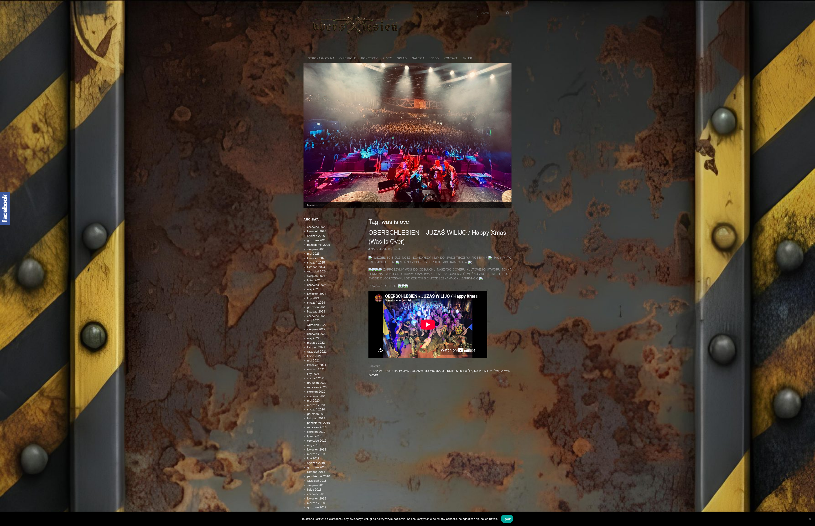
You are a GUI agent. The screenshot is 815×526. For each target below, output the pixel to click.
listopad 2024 (316, 260)
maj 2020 (313, 394)
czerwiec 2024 (316, 278)
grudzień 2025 (316, 233)
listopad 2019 (316, 411)
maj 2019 (313, 438)
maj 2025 (313, 247)
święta (498, 364)
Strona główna (321, 58)
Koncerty (369, 58)
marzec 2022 (316, 336)
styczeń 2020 (316, 403)
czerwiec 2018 (316, 487)
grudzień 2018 (316, 460)
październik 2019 (318, 416)
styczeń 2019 (316, 456)
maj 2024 (313, 282)
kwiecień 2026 (316, 224)
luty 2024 (313, 291)
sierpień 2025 (316, 242)
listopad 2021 (316, 340)
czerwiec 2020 (316, 389)
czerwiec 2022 (316, 327)
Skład (402, 58)
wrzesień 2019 (317, 420)
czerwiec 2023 (316, 309)
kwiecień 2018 (316, 492)
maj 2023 (313, 313)
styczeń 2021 (316, 371)
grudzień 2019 (316, 407)
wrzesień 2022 (317, 318)
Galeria (418, 58)
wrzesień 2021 (317, 345)
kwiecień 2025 (316, 251)
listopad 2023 (316, 305)
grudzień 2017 (316, 500)
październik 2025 (318, 238)
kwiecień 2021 (316, 358)
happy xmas (402, 364)
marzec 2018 (316, 496)
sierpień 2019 (316, 425)
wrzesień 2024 (317, 264)
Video (434, 58)
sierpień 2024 (316, 269)
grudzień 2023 (316, 300)
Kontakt (451, 58)
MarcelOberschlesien (387, 242)
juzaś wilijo (420, 364)
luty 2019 (313, 451)
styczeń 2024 (316, 296)
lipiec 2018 (314, 483)
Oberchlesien (452, 364)
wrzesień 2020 (317, 380)
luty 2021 (313, 367)
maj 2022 (313, 331)
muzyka (435, 364)
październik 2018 (318, 469)
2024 (379, 364)
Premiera (485, 364)
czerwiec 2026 (316, 220)
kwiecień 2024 (316, 287)
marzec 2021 (316, 362)
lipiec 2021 (314, 349)
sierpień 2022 (316, 322)
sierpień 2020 (316, 385)
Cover (388, 364)
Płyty (387, 58)
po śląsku (470, 364)
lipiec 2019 (314, 429)
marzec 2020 (316, 398)
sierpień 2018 (316, 478)
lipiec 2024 (314, 273)
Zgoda (507, 518)
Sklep (467, 58)
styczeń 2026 (316, 229)
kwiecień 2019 (316, 443)
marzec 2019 (316, 447)
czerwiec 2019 (316, 434)
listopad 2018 (316, 465)
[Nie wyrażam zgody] (810, 519)
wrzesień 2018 (317, 474)
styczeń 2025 (316, 256)
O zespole (347, 58)
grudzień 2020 (316, 376)
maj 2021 (313, 354)
